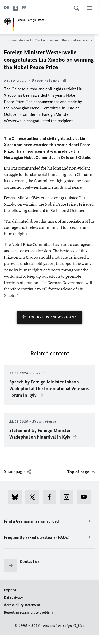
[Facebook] (51, 497)
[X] (34, 497)
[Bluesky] (16, 497)
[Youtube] (85, 497)
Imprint (10, 590)
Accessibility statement (22, 605)
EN (15, 7)
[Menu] (89, 8)
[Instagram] (68, 497)
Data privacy (13, 597)
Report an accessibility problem (28, 612)
